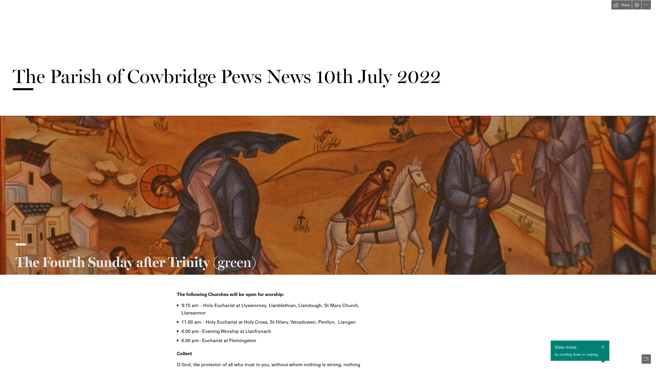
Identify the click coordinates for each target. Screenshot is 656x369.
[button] (621, 4)
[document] (328, 184)
